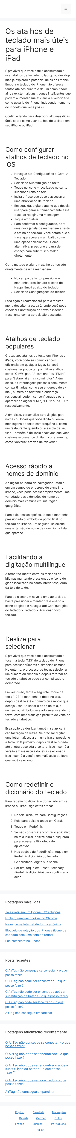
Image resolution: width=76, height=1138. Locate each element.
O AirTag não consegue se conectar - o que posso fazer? (37, 1044)
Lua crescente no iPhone (22, 941)
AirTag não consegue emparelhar (28, 1013)
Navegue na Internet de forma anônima (33, 924)
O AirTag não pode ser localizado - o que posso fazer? (35, 1082)
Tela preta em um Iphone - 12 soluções (32, 912)
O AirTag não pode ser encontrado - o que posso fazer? (37, 1055)
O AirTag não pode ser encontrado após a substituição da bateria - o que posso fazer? (36, 1068)
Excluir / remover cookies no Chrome (31, 918)
